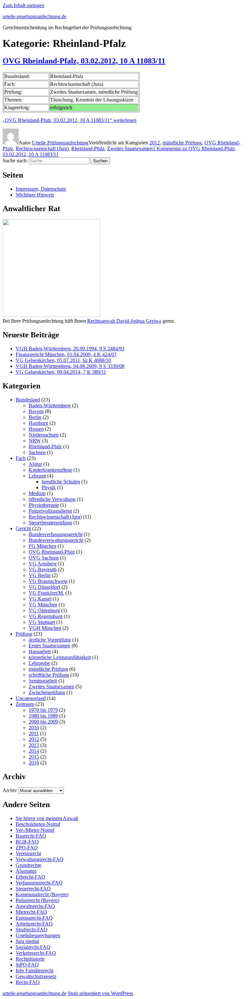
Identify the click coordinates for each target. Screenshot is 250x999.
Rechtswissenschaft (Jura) (42, 148)
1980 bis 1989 (43, 716)
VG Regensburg (45, 616)
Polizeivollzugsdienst (50, 511)
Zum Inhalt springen (23, 5)
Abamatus (26, 871)
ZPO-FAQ (27, 847)
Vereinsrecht (28, 853)
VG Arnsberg (43, 563)
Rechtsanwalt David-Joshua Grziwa (124, 321)
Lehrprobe (39, 663)
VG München (43, 604)
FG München (42, 546)
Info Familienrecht (34, 970)
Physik (49, 487)
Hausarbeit (40, 651)
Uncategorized (31, 698)
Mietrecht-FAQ (31, 912)
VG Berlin (39, 575)
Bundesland (28, 399)
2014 (34, 751)
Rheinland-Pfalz (87, 148)
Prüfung (24, 634)
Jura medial (27, 941)
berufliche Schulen (61, 481)
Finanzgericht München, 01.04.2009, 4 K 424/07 (66, 354)
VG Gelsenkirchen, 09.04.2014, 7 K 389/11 (61, 372)
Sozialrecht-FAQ (33, 947)
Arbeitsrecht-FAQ (34, 923)
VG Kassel (40, 598)
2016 (34, 762)
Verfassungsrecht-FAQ (39, 882)
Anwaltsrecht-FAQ (35, 906)
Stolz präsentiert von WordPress (100, 993)
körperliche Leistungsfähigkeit (60, 657)
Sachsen (37, 452)
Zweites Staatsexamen (130, 148)
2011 (34, 733)
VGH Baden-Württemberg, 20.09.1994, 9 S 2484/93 (70, 348)
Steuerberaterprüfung (50, 522)
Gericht (23, 528)
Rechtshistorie (30, 959)
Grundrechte (28, 865)
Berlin (35, 417)
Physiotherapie (44, 505)
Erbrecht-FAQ (30, 877)
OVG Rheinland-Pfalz (52, 552)
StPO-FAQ (27, 964)
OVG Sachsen (44, 557)
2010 (34, 727)
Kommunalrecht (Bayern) (42, 894)
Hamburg (38, 423)
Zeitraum (25, 704)
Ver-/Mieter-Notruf (35, 830)
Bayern (36, 411)
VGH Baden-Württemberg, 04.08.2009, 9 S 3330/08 (70, 366)
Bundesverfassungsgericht (55, 534)
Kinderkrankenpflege (50, 470)
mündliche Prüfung (182, 142)
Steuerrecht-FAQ (33, 888)
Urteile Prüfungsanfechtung (60, 142)
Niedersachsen (44, 435)
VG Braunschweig (48, 581)
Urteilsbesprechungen (38, 935)
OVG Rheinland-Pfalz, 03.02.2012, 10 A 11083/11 (84, 61)
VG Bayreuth (43, 569)
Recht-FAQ (28, 982)
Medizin (37, 493)
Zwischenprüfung (47, 692)
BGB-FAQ (27, 841)
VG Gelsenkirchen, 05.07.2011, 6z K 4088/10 (63, 360)
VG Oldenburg (44, 610)
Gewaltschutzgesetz (36, 976)
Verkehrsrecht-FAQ (36, 953)
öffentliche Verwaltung (52, 499)
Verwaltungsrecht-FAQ (39, 859)
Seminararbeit (43, 680)
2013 (34, 745)
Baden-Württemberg (50, 405)
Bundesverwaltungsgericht (56, 540)
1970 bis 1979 (43, 710)
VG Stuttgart (42, 622)
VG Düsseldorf (44, 587)
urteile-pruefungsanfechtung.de (34, 16)
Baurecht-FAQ (31, 836)
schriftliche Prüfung (49, 675)
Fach (21, 458)
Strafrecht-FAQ (32, 929)
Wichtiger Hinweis (35, 194)
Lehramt (37, 476)
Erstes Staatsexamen (49, 645)
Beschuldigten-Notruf (38, 824)
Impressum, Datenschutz (41, 189)
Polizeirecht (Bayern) (37, 900)
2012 (154, 142)
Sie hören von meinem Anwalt (47, 818)
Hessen (36, 429)
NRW (35, 440)
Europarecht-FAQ (34, 918)
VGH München (45, 628)
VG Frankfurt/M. (46, 593)
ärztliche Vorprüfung (50, 639)
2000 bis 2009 (43, 721)
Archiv (10, 790)
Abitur (35, 464)
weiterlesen (69, 120)
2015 (34, 757)
